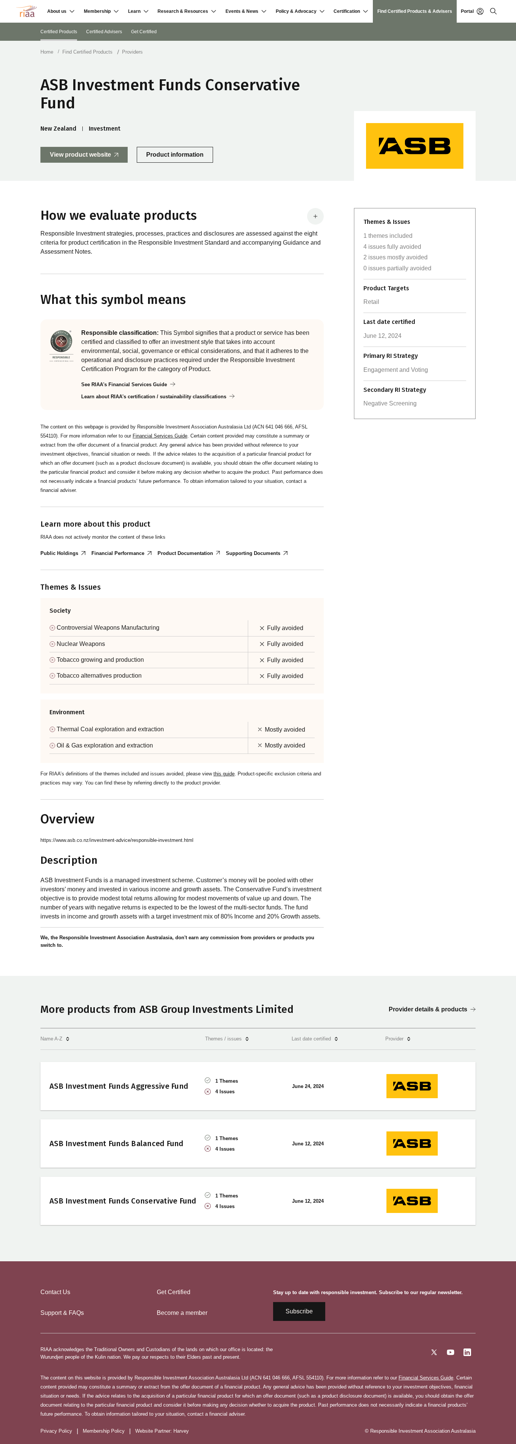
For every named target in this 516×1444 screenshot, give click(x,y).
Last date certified (311, 1039)
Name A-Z (51, 1039)
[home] (26, 11)
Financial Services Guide (160, 436)
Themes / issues (223, 1039)
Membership (97, 11)
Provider (394, 1039)
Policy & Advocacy (296, 11)
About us (56, 11)
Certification (347, 11)
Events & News (242, 11)
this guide (224, 774)
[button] (61, 11)
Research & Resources (183, 11)
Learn (134, 11)
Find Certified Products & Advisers (414, 11)
